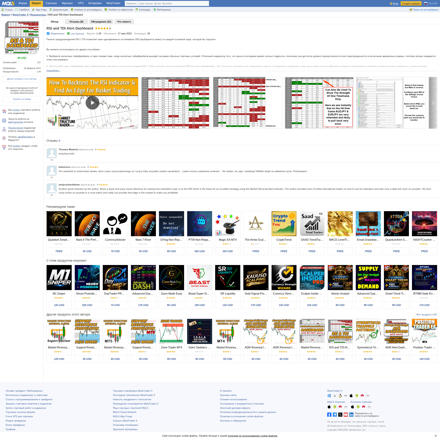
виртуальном (16, 122)
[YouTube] (346, 415)
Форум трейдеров (16, 420)
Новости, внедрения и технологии (132, 399)
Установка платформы (125, 425)
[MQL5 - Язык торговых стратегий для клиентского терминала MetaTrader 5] (8, 3)
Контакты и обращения (233, 420)
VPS (81, 3)
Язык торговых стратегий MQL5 (130, 408)
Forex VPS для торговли (19, 416)
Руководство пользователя (135, 403)
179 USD (256, 305)
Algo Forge (41, 9)
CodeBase (24, 9)
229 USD (87, 305)
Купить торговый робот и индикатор (26, 408)
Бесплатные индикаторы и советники (27, 395)
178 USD (143, 305)
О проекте (226, 390)
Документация (60, 9)
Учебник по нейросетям (120, 9)
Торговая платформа (132, 390)
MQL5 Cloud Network (124, 412)
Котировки (95, 3)
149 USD (424, 358)
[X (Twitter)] (340, 415)
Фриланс (67, 3)
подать (16, 145)
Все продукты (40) (426, 314)
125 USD (59, 305)
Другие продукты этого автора (22, 79)
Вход (395, 3)
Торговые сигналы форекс (20, 412)
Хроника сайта (228, 395)
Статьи (8, 9)
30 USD (87, 251)
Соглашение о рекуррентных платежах (242, 403)
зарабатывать (25, 136)
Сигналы (51, 3)
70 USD (115, 251)
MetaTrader (113, 3)
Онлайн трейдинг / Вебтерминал (24, 390)
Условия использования (233, 399)
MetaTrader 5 (334, 390)
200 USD (228, 251)
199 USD (200, 305)
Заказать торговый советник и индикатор (29, 403)
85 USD (171, 305)
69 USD (115, 358)
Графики (10, 429)
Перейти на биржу (22, 99)
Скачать (125, 420)
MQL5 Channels (336, 402)
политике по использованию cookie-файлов (252, 435)
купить (16, 109)
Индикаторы (57, 33)
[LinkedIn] (351, 415)
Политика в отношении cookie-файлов (241, 416)
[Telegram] (335, 415)
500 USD (200, 251)
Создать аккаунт (411, 3)
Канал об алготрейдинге (426, 9)
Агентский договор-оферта (235, 408)
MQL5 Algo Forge (122, 416)
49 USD (87, 358)
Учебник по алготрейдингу (88, 9)
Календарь (145, 9)
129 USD (59, 358)
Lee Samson (77, 33)
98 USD (368, 305)
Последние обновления (134, 395)
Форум (23, 3)
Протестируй (15, 127)
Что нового (124, 21)
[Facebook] (329, 415)
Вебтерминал (164, 9)
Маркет (36, 3)
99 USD (340, 305)
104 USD (312, 305)
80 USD (171, 251)
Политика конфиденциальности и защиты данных (248, 412)
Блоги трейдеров (15, 425)
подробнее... (53, 70)
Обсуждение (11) (101, 21)
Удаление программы (125, 429)
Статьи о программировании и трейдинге (29, 399)
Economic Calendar (361, 402)
